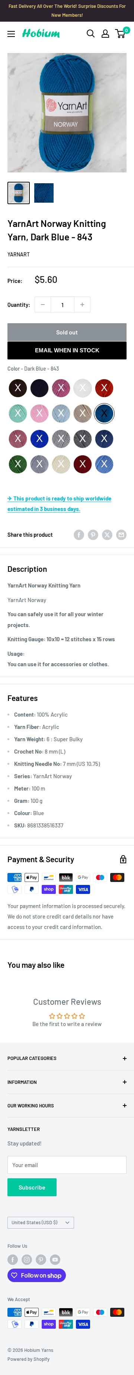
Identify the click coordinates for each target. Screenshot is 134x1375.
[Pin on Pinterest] (93, 534)
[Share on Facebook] (79, 534)
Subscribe (32, 1187)
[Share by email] (121, 534)
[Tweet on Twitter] (107, 534)
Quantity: (18, 304)
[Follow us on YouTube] (55, 1259)
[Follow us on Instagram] (27, 1259)
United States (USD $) (34, 1222)
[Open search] (91, 33)
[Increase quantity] (82, 304)
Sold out (67, 332)
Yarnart (18, 254)
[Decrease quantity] (43, 304)
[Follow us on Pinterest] (41, 1259)
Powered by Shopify (28, 1359)
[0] (120, 33)
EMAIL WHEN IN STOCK (67, 350)
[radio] (17, 388)
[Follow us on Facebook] (12, 1259)
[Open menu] (11, 34)
